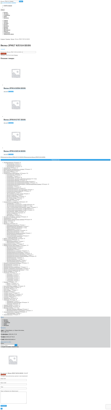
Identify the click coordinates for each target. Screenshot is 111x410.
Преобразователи (8, 265)
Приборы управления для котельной (13, 268)
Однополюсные (11, 165)
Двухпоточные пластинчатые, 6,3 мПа (16, 206)
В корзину (3, 53)
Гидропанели (10, 187)
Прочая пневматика (12, 259)
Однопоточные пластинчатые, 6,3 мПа (17, 210)
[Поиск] (16, 345)
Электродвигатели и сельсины (11, 312)
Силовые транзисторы (9, 295)
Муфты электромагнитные (10, 238)
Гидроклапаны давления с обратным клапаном (19, 178)
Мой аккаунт (7, 30)
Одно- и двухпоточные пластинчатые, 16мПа (18, 207)
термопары (6, 299)
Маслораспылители (12, 246)
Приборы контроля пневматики (12, 267)
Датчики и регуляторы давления (12, 216)
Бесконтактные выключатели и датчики (14, 169)
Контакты (6, 17)
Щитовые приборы (9, 307)
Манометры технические (13, 230)
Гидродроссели (10, 174)
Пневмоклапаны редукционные (15, 252)
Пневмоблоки (10, 249)
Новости (6, 31)
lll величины (10, 276)
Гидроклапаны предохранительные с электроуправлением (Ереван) (24, 184)
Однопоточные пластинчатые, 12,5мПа (17, 208)
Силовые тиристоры (9, 294)
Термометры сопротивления (14, 302)
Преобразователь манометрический (16, 233)
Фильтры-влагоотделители (13, 260)
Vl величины (10, 280)
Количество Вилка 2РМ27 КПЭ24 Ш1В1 (11, 52)
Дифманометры (11, 229)
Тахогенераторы (11, 313)
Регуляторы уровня (9, 287)
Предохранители (8, 264)
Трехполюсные (10, 166)
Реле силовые (7, 290)
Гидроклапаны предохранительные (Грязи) (18, 181)
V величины (10, 279)
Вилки (12, 39)
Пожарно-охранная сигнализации (12, 263)
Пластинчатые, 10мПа (12, 211)
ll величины (10, 275)
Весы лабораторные (9, 170)
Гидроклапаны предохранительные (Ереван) (18, 182)
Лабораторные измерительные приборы (14, 219)
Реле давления (10, 199)
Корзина (6, 27)
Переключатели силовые (10, 244)
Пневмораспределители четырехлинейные (18, 256)
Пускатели (6, 272)
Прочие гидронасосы (12, 212)
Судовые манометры (12, 237)
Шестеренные (10, 215)
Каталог (6, 12)
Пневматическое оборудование (12, 245)
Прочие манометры (12, 234)
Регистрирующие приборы (11, 286)
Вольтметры (7, 172)
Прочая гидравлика (12, 195)
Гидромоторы (10, 203)
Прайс (5, 16)
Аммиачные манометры (13, 225)
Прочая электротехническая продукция (14, 269)
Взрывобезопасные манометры (15, 226)
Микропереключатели (12, 241)
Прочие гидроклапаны (12, 196)
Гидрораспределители (12, 188)
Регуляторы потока (11, 197)
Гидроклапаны (10, 177)
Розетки (9, 284)
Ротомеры (6, 291)
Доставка (6, 13)
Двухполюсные (11, 163)
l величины (9, 274)
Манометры (7, 223)
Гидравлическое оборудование (11, 173)
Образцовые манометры (13, 231)
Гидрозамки (10, 176)
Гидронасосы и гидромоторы (11, 202)
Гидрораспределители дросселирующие (17, 189)
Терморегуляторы (8, 305)
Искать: (3, 1)
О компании (7, 15)
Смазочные (9, 214)
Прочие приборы (8, 271)
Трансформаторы (8, 306)
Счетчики (6, 297)
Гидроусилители (11, 192)
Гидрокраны (10, 185)
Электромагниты (8, 314)
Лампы (5, 221)
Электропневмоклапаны (13, 261)
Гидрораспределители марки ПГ (15, 191)
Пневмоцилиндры (11, 257)
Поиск (21, 1)
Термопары (9, 303)
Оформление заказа (9, 34)
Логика (5, 222)
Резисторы (6, 288)
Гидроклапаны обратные (13, 180)
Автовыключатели (8, 162)
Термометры (7, 298)
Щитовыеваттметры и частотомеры (16, 310)
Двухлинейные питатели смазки (15, 193)
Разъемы (8, 39)
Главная (6, 20)
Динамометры (7, 218)
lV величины (10, 278)
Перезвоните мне (55, 159)
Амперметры (7, 168)
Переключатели (8, 240)
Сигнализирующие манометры (15, 235)
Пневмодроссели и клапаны (14, 250)
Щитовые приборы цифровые (14, 309)
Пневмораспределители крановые (15, 253)
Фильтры (9, 200)
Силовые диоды (8, 293)
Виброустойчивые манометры (14, 227)
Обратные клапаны (12, 248)
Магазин (6, 28)
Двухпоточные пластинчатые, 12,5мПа (17, 204)
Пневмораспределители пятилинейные (17, 254)
